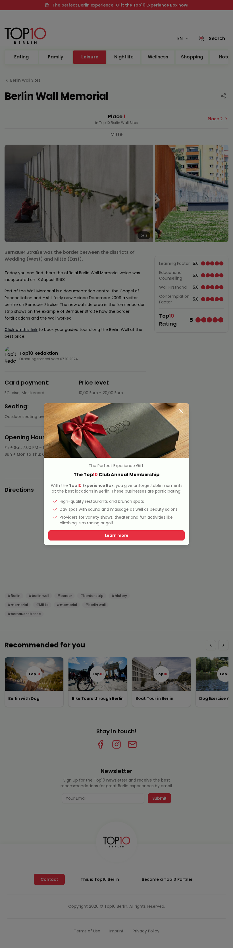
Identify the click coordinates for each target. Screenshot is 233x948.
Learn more (116, 535)
